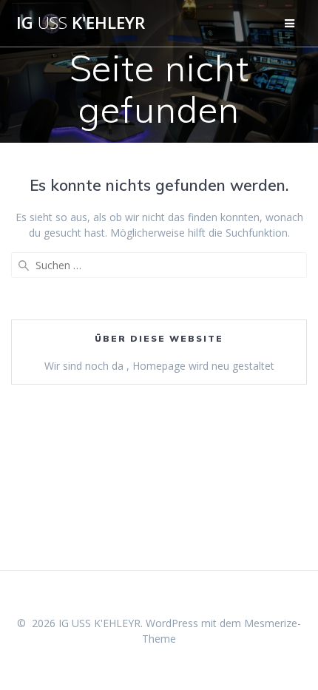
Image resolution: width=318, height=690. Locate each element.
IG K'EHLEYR (80, 23)
